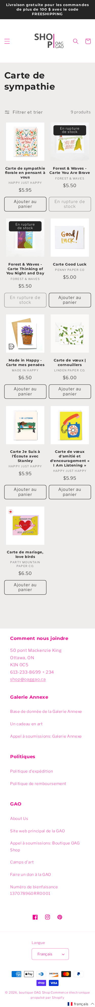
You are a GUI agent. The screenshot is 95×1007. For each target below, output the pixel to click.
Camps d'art (22, 862)
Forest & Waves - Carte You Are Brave (69, 170)
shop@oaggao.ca (28, 679)
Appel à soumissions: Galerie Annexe (46, 736)
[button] (7, 41)
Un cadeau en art (26, 723)
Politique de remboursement (38, 783)
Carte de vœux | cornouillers (70, 362)
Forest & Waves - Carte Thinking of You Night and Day (25, 268)
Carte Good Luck (69, 264)
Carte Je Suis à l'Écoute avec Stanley (25, 456)
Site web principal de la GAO (37, 831)
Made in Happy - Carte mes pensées (25, 362)
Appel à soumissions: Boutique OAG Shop (45, 846)
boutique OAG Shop (34, 992)
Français (44, 954)
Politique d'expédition (31, 771)
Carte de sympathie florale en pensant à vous (25, 172)
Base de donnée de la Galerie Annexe (46, 711)
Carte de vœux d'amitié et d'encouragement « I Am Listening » (70, 458)
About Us (19, 818)
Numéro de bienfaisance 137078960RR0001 (34, 890)
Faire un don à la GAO (30, 874)
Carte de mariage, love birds (25, 554)
